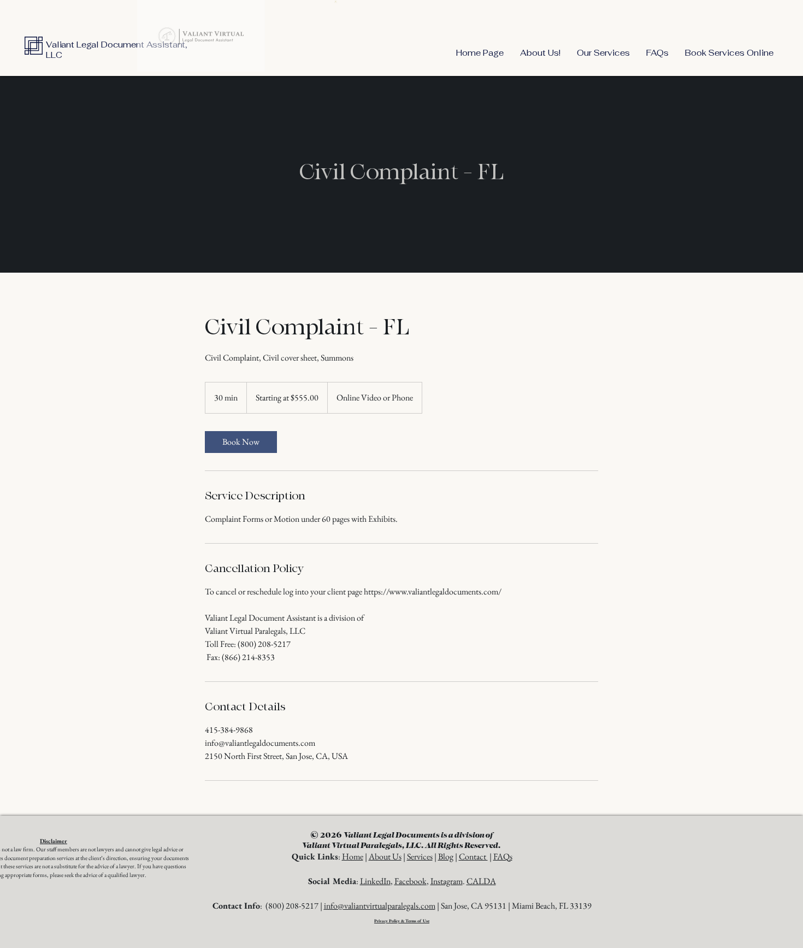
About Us (385, 856)
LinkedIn (375, 881)
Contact (473, 856)
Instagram (446, 881)
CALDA (481, 881)
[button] (603, 53)
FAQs (502, 856)
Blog (445, 856)
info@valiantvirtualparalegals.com (379, 905)
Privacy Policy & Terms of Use (401, 920)
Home (352, 856)
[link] (241, 442)
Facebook (410, 881)
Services (420, 856)
